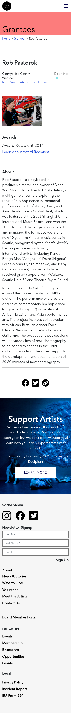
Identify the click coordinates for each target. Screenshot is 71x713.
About (7, 570)
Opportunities (13, 656)
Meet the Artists (14, 596)
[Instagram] (6, 516)
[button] (57, 78)
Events (7, 636)
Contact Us (11, 603)
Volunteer (10, 589)
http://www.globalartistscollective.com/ (28, 82)
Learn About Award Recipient (25, 152)
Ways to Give (12, 583)
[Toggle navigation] (66, 6)
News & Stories (14, 576)
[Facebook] (27, 384)
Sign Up (62, 560)
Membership (12, 643)
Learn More (35, 472)
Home (6, 38)
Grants (7, 663)
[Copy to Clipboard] (45, 384)
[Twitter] (37, 384)
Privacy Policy (12, 682)
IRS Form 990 (12, 695)
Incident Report (14, 689)
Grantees (20, 38)
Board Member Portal (19, 617)
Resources (10, 649)
